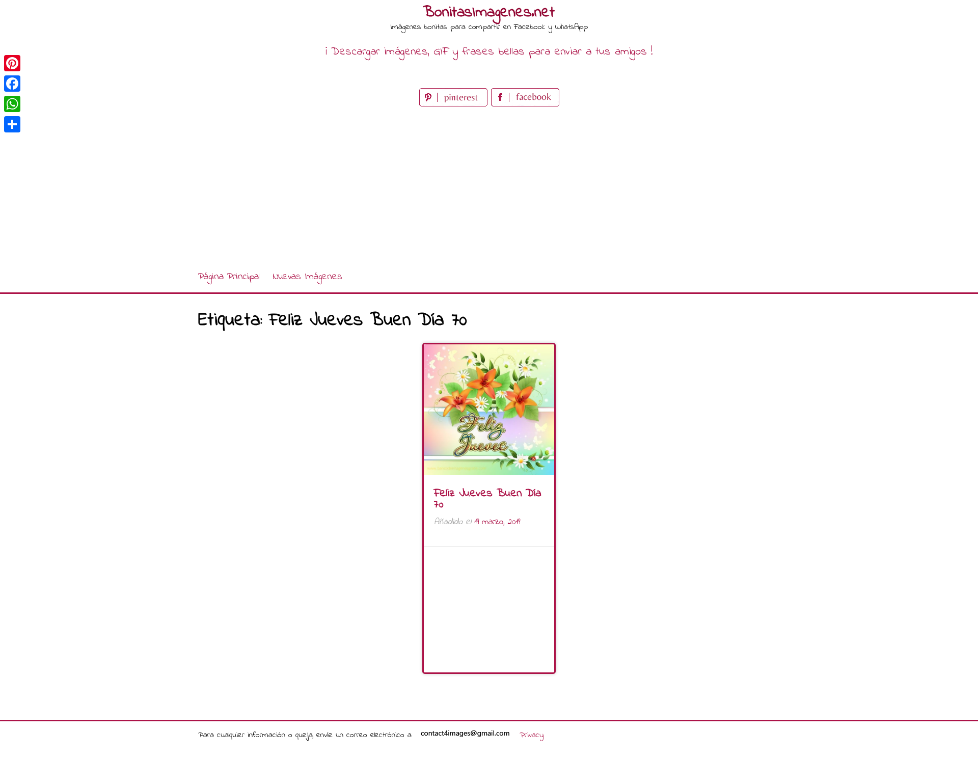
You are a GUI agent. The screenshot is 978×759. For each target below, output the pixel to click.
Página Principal (229, 277)
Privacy (532, 735)
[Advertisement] (489, 185)
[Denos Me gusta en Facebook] (525, 104)
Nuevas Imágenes (307, 277)
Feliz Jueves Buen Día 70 (487, 499)
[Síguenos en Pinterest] (455, 104)
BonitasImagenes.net (489, 13)
